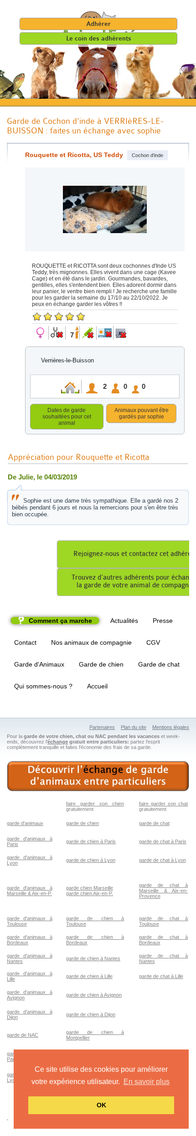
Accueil (97, 686)
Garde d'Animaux (39, 664)
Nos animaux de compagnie (91, 642)
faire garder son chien (95, 803)
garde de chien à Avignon (94, 995)
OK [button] (101, 1105)
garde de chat (154, 823)
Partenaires (102, 727)
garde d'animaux (25, 823)
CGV (153, 642)
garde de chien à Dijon (90, 1014)
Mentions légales (170, 727)
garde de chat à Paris (162, 841)
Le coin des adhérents (98, 38)
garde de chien (82, 823)
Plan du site (133, 727)
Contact (25, 642)
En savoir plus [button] (147, 1081)
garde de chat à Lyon (162, 860)
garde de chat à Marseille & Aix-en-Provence (163, 890)
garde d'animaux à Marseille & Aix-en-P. (29, 890)
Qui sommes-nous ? (43, 686)
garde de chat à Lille (161, 976)
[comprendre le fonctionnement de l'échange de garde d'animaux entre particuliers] (98, 776)
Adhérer (98, 24)
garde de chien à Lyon (90, 860)
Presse (163, 620)
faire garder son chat (163, 803)
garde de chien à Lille (89, 976)
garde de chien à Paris (91, 841)
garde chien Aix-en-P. (89, 893)
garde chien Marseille (89, 888)
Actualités (124, 620)
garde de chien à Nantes (93, 958)
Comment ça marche (60, 620)
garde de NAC (22, 1035)
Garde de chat (159, 664)
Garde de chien (101, 664)
